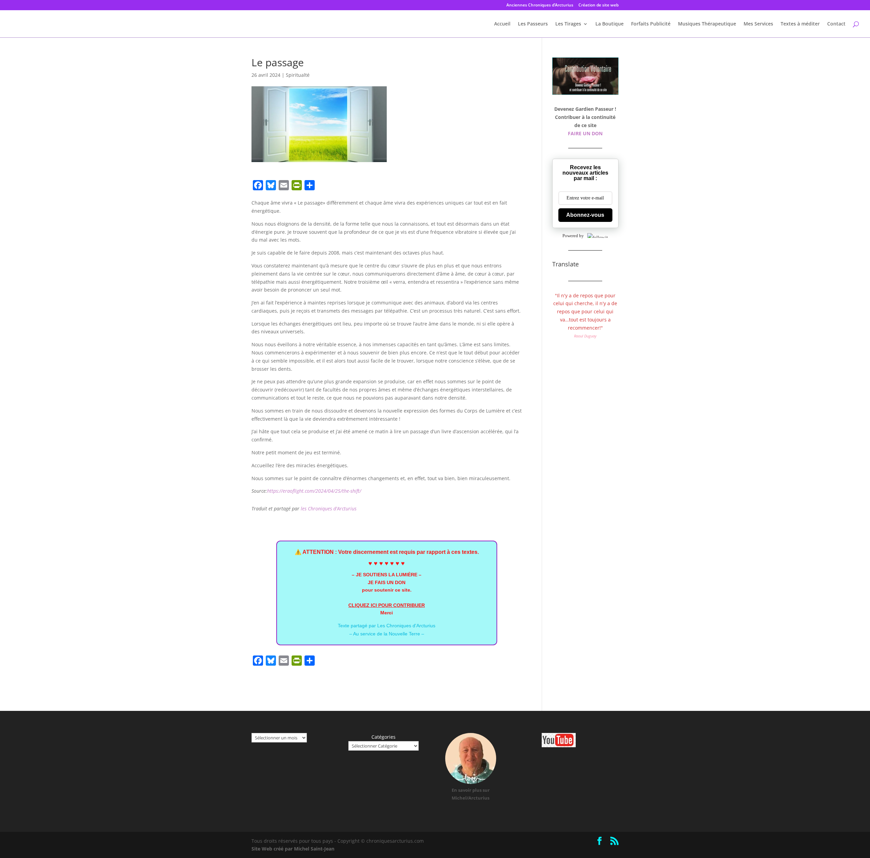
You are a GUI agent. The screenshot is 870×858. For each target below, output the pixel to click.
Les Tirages (568, 24)
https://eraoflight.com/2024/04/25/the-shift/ (314, 491)
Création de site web (598, 5)
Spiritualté (298, 75)
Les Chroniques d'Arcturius (406, 625)
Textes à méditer (800, 24)
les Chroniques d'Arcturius (328, 508)
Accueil (502, 24)
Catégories (383, 737)
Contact (836, 24)
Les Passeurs (533, 24)
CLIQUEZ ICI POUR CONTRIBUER (386, 605)
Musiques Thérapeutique (707, 24)
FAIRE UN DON (585, 133)
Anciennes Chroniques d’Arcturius (539, 5)
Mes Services (758, 24)
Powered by (573, 235)
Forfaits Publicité (651, 24)
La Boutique (609, 24)
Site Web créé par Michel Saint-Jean (292, 848)
